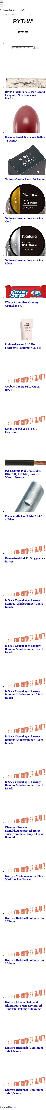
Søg (36, 47)
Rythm (12, 1107)
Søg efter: (3, 14)
